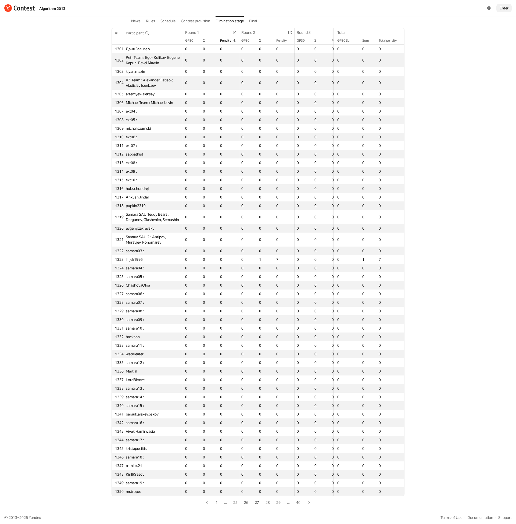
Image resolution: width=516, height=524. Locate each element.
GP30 (189, 40)
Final (253, 21)
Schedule (167, 21)
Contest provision (195, 21)
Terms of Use (451, 517)
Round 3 (304, 32)
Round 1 (192, 32)
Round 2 (248, 32)
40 (298, 502)
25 (235, 502)
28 (268, 502)
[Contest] (19, 8)
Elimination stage (230, 21)
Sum (365, 40)
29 (278, 502)
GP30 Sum (345, 40)
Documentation (480, 517)
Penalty (225, 40)
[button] (137, 33)
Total (341, 32)
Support (505, 517)
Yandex (35, 517)
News (136, 21)
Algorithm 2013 (52, 8)
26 (246, 502)
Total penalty (388, 40)
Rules (150, 21)
